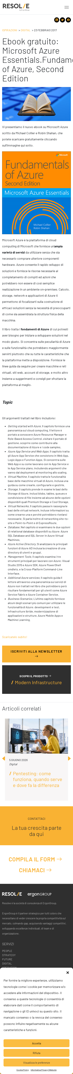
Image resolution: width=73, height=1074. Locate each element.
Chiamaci (32, 870)
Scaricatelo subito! (14, 637)
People (7, 950)
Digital (25, 30)
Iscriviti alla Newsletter (36, 651)
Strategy (9, 955)
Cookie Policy (22, 1070)
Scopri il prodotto (33, 676)
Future (7, 959)
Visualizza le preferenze (36, 1062)
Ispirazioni (9, 30)
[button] (67, 972)
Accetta (36, 1043)
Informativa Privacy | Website (44, 1070)
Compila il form (32, 859)
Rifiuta (36, 1053)
